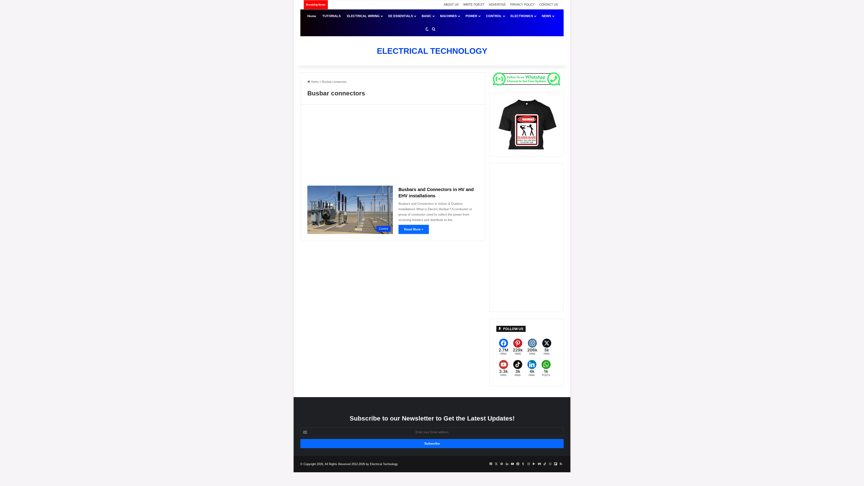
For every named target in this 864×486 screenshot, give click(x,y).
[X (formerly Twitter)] (547, 347)
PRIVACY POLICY (522, 4)
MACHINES (448, 16)
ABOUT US (451, 4)
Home (311, 16)
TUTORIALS (331, 16)
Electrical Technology (384, 464)
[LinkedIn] (532, 368)
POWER (471, 16)
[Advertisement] (392, 146)
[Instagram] (532, 347)
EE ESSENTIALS (400, 16)
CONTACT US (548, 4)
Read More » (413, 229)
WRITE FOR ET (473, 4)
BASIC (426, 16)
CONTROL (494, 16)
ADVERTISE (497, 4)
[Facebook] (503, 347)
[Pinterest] (518, 347)
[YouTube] (503, 368)
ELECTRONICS (522, 16)
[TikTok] (518, 368)
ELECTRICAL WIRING (363, 16)
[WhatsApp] (546, 368)
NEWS (546, 16)
